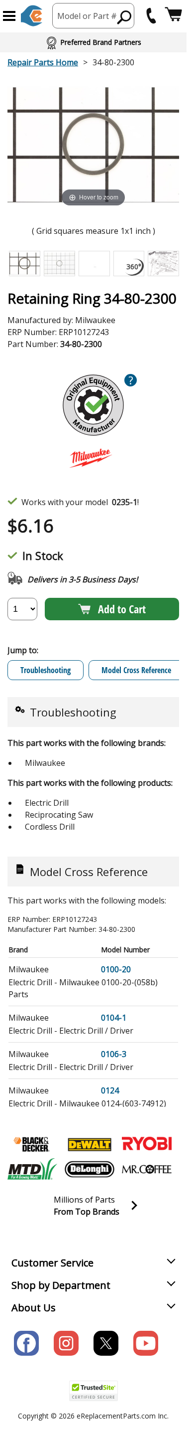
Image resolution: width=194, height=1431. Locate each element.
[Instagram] (66, 1343)
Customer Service (52, 1262)
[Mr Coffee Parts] (147, 1169)
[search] (124, 16)
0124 (110, 1090)
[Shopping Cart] (173, 15)
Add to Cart (122, 608)
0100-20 (116, 969)
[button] (9, 16)
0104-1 (113, 1017)
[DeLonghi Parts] (89, 1169)
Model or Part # (87, 15)
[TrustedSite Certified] (93, 1391)
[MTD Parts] (32, 1169)
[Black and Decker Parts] (32, 1144)
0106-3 (113, 1054)
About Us (33, 1307)
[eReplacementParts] (31, 15)
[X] (106, 1343)
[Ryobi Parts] (147, 1144)
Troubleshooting (45, 670)
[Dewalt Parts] (89, 1144)
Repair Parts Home (42, 62)
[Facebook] (26, 1343)
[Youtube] (145, 1343)
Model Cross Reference (136, 670)
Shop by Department (60, 1285)
